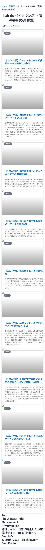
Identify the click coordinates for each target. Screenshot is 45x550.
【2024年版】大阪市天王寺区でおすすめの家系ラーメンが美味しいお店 (25, 381)
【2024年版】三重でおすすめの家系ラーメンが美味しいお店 (25, 324)
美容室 (12, 6)
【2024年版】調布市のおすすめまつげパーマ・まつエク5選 (25, 116)
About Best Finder (13, 518)
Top (4, 515)
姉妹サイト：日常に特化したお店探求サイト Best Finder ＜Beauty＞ (22, 532)
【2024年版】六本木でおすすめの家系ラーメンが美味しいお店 (25, 437)
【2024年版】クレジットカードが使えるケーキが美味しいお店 (25, 62)
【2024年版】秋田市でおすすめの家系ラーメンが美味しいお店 (25, 491)
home (4, 6)
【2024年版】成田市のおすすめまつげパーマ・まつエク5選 (25, 222)
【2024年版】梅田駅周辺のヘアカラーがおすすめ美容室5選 (25, 173)
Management (10, 522)
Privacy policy (10, 525)
